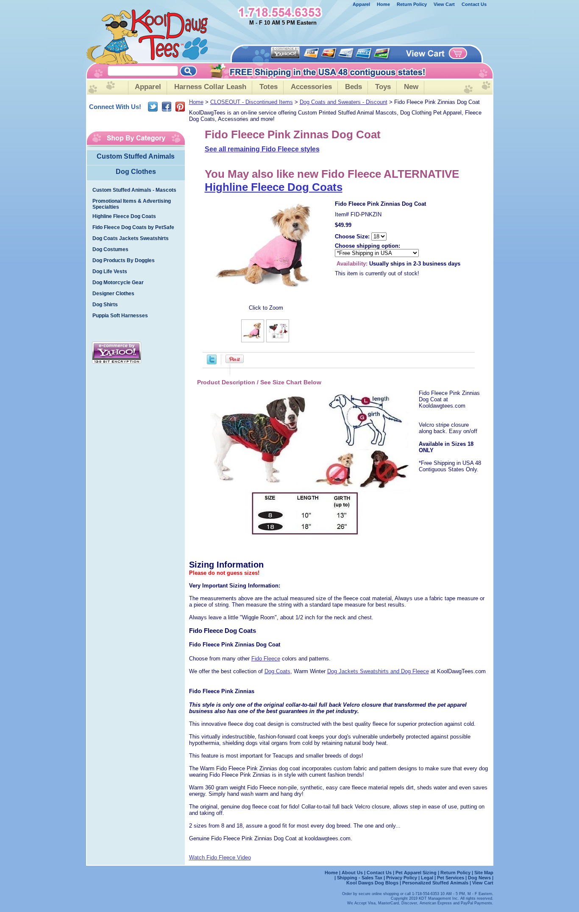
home (383, 4)
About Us (353, 872)
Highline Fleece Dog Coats (124, 216)
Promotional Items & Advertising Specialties (131, 204)
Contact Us (474, 4)
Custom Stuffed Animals (136, 156)
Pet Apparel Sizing (416, 872)
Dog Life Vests (109, 271)
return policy (412, 4)
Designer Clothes (113, 294)
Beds (353, 87)
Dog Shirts (105, 305)
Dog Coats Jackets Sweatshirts (130, 238)
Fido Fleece (265, 658)
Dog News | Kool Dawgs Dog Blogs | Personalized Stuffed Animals (419, 880)
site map (483, 872)
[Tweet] (212, 362)
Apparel (361, 4)
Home (196, 102)
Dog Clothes (136, 171)
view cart (444, 4)
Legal (427, 877)
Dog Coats (277, 671)
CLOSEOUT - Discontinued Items (251, 102)
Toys (383, 87)
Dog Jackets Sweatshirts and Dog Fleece (378, 671)
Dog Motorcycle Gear (118, 282)
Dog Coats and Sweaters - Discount (343, 102)
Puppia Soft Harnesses (120, 316)
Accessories (311, 87)
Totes (268, 87)
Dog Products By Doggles (123, 260)
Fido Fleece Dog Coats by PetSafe (133, 227)
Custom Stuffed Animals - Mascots (134, 190)
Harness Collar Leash (210, 87)
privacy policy (401, 877)
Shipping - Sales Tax (360, 877)
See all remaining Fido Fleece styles (262, 149)
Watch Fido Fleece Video (220, 857)
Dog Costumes (110, 249)
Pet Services (450, 877)
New (411, 87)
